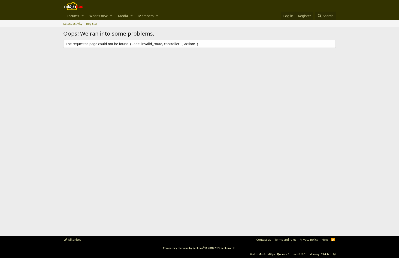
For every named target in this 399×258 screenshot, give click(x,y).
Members (146, 15)
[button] (82, 16)
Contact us (263, 239)
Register (91, 23)
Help (325, 239)
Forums (73, 15)
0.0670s (303, 254)
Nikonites (74, 239)
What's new (98, 15)
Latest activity (72, 23)
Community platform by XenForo (199, 248)
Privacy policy (308, 239)
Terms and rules (285, 239)
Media (123, 15)
